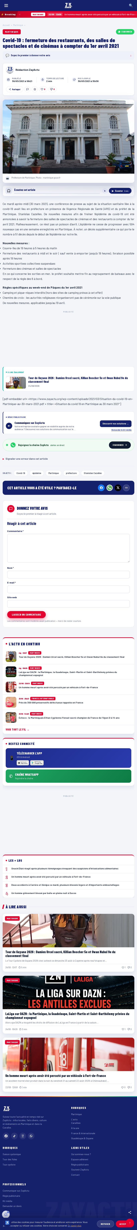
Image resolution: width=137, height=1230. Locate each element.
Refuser (105, 1223)
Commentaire (15, 531)
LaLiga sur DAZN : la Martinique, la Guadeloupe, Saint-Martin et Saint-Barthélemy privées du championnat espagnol (67, 1015)
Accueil (6, 25)
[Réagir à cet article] (27, 89)
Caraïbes (76, 1122)
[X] (118, 487)
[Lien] (126, 487)
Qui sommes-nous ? (81, 1154)
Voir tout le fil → (18, 729)
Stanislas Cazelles (93, 473)
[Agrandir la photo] (68, 137)
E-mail (11, 582)
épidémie (36, 473)
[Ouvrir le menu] (6, 5)
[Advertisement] (68, 338)
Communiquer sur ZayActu (16, 1190)
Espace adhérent (79, 1159)
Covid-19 (21, 473)
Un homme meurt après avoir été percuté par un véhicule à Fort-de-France (56, 14)
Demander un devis (12, 1206)
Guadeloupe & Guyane (82, 1138)
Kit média (7, 1201)
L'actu (74, 1119)
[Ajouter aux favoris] (35, 89)
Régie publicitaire (80, 1164)
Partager (16, 89)
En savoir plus (74, 1225)
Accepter (124, 1223)
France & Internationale (83, 1133)
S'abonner (126, 31)
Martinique (18, 25)
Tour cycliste (9, 1164)
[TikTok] (14, 1136)
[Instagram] (22, 1136)
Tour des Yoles (10, 1159)
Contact (75, 1174)
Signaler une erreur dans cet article (25, 458)
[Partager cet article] (130, 1212)
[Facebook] (101, 487)
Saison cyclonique (12, 1154)
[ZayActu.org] (68, 5)
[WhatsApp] (109, 487)
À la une (75, 1128)
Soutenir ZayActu (80, 1169)
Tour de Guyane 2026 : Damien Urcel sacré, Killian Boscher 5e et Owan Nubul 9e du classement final (60, 954)
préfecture (71, 473)
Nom (10, 567)
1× (105, 191)
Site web (12, 597)
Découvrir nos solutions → (116, 423)
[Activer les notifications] (6, 1214)
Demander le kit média (121, 430)
